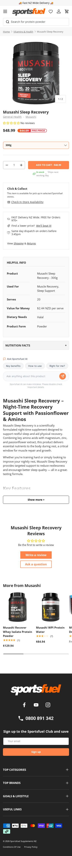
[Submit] (7, 21)
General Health (12, 117)
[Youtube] (37, 705)
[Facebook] (25, 705)
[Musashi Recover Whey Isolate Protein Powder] (17, 607)
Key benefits (13, 365)
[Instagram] (48, 705)
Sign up (36, 752)
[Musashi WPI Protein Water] (50, 607)
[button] (67, 11)
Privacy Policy (30, 846)
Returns (31, 243)
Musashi (31, 117)
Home (6, 31)
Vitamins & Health (23, 31)
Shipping (19, 243)
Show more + (36, 499)
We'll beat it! (44, 225)
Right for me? (57, 365)
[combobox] (36, 22)
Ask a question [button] (36, 564)
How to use (35, 365)
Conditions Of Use (11, 846)
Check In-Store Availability (27, 202)
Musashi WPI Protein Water (50, 630)
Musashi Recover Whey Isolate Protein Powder (17, 632)
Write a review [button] (36, 555)
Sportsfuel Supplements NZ (23, 841)
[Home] (36, 691)
